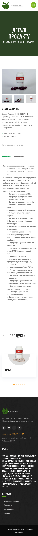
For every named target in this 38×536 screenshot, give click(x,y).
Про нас (7, 513)
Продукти (8, 505)
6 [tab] (24, 384)
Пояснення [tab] (6, 157)
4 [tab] (20, 384)
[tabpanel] (19, 363)
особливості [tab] (19, 157)
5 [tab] (22, 384)
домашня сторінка (11, 501)
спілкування (9, 509)
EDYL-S (8, 370)
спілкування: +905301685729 (13, 434)
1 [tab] (14, 384)
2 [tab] (16, 384)
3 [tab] (18, 384)
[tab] (7, 99)
